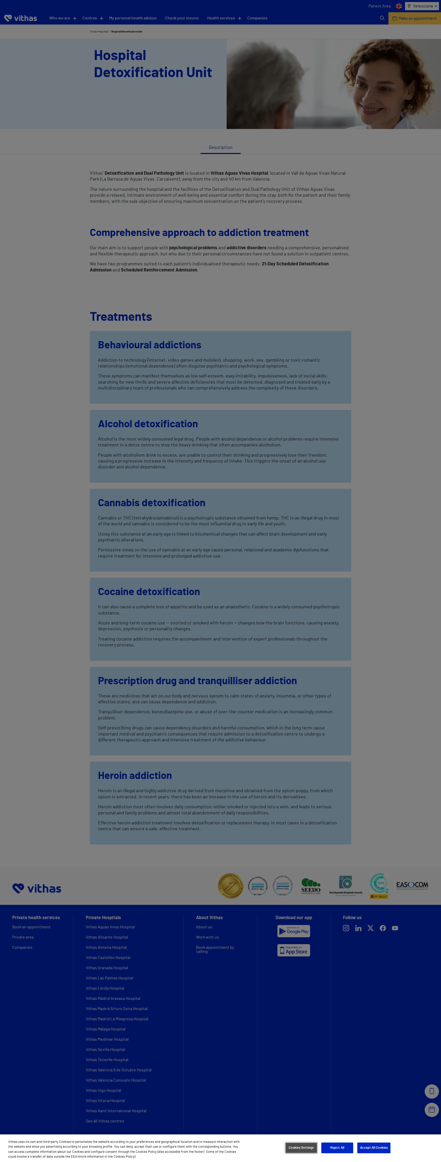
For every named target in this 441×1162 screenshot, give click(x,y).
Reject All (337, 1147)
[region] (220, 1148)
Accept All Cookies (374, 1147)
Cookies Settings (301, 1147)
